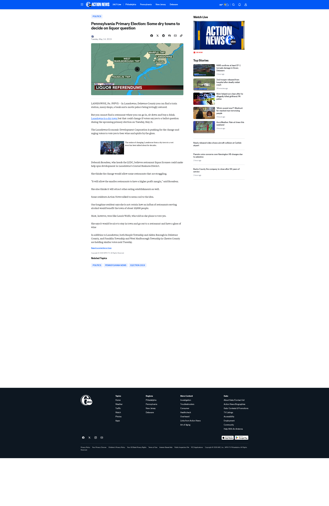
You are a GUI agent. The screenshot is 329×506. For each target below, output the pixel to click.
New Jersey (161, 4)
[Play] (219, 35)
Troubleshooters (187, 404)
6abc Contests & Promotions (236, 408)
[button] (82, 4)
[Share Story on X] (157, 35)
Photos (118, 417)
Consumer (184, 408)
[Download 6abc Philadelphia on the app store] (228, 438)
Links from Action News (190, 421)
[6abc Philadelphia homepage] (98, 4)
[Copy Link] (181, 35)
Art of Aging (185, 425)
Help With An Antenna (233, 429)
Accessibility (229, 417)
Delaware (174, 4)
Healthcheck (185, 412)
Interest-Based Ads (165, 447)
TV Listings (228, 412)
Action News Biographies (234, 404)
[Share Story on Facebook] (151, 35)
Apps (117, 421)
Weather (119, 404)
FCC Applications (197, 447)
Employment (229, 421)
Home (118, 400)
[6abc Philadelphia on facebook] (83, 437)
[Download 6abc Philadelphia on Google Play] (241, 438)
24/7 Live (117, 4)
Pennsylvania (146, 4)
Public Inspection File (182, 447)
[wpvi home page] (86, 400)
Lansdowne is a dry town (104, 118)
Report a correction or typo (101, 248)
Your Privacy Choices (99, 447)
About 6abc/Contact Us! (234, 400)
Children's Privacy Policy (116, 447)
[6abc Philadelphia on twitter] (89, 437)
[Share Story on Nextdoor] (169, 35)
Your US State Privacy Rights (136, 447)
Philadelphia (130, 4)
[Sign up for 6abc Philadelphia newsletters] (101, 437)
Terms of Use (152, 447)
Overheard (184, 417)
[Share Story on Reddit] (163, 35)
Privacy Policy (85, 447)
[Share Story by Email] (175, 35)
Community (229, 425)
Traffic (118, 408)
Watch (118, 412)
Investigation (185, 400)
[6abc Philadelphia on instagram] (95, 437)
